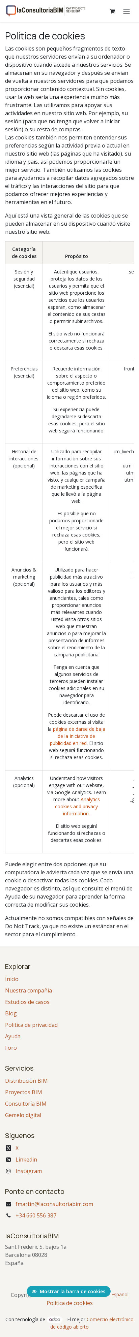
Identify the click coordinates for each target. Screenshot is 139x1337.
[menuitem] (120, 1294)
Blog (11, 1013)
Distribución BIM (26, 1080)
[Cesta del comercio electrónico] (112, 11)
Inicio (12, 979)
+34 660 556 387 (36, 1215)
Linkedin (26, 1159)
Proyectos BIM (23, 1092)
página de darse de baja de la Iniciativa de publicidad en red (77, 736)
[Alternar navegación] (126, 11)
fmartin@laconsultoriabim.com (54, 1204)
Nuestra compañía (28, 990)
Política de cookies (70, 1303)
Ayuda (13, 1036)
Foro (11, 1047)
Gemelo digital (23, 1115)
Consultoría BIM (26, 1103)
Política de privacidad (31, 1025)
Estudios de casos (27, 1002)
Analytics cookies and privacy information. (77, 806)
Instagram (29, 1171)
